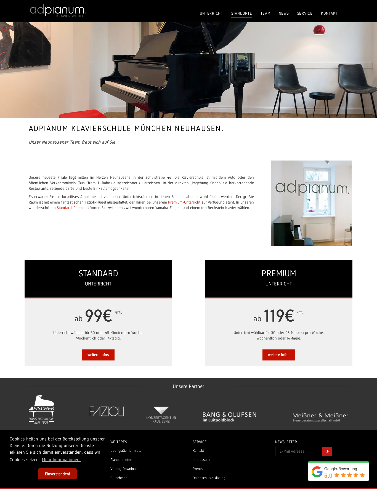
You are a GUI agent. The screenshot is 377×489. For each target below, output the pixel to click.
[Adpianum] (58, 11)
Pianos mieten (121, 460)
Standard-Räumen (72, 207)
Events (198, 469)
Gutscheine (119, 478)
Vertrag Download (123, 469)
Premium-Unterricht (184, 202)
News (284, 13)
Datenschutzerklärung (209, 478)
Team (265, 13)
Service (305, 13)
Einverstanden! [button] (57, 474)
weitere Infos (98, 354)
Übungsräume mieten (127, 451)
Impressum (201, 460)
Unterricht (211, 13)
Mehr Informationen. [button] (61, 459)
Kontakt (329, 13)
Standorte (241, 13)
